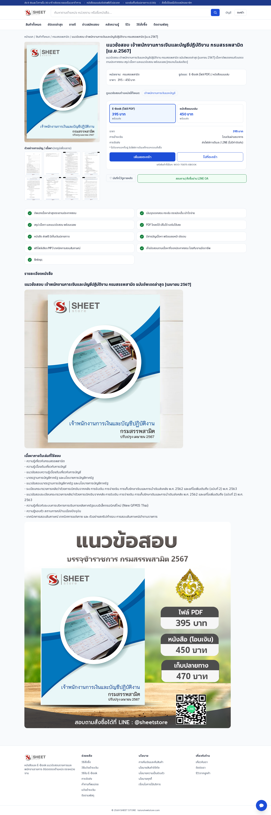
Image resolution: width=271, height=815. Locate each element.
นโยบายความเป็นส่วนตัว (151, 773)
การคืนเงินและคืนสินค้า (151, 762)
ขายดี (72, 24)
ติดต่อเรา (201, 767)
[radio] (143, 113)
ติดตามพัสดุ (161, 24)
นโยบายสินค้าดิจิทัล (149, 767)
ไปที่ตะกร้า (210, 157)
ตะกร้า (240, 12)
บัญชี (228, 12)
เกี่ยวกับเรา (202, 762)
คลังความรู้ (112, 24)
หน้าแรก (28, 36)
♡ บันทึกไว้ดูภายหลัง (121, 178)
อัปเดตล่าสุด (55, 24)
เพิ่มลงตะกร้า (142, 157)
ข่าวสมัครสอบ (90, 24)
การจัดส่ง (87, 778)
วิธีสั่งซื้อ (141, 24)
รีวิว (127, 24)
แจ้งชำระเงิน (88, 790)
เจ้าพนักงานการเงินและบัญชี (159, 93)
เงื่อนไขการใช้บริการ (150, 784)
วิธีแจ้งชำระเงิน (90, 767)
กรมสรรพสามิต (60, 36)
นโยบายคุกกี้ (145, 778)
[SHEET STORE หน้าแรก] (35, 12)
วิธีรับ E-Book (89, 773)
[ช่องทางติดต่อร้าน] (261, 805)
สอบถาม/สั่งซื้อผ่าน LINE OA (192, 178)
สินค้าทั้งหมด (33, 24)
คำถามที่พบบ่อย (90, 784)
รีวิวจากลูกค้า (203, 773)
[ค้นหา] (215, 12)
